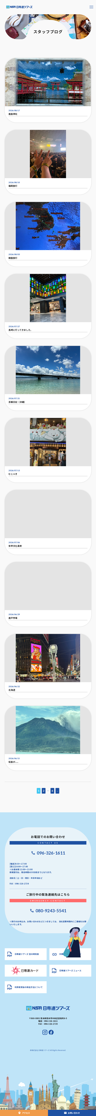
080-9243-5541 (51, 911)
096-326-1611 (51, 853)
